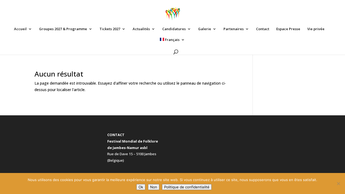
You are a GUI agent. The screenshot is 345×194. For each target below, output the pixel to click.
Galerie (204, 29)
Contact (262, 29)
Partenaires (233, 29)
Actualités (141, 29)
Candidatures (174, 29)
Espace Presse (288, 29)
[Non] (338, 183)
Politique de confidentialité (186, 187)
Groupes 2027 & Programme (63, 29)
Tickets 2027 (109, 29)
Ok (141, 187)
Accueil (20, 29)
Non (153, 187)
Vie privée (316, 29)
